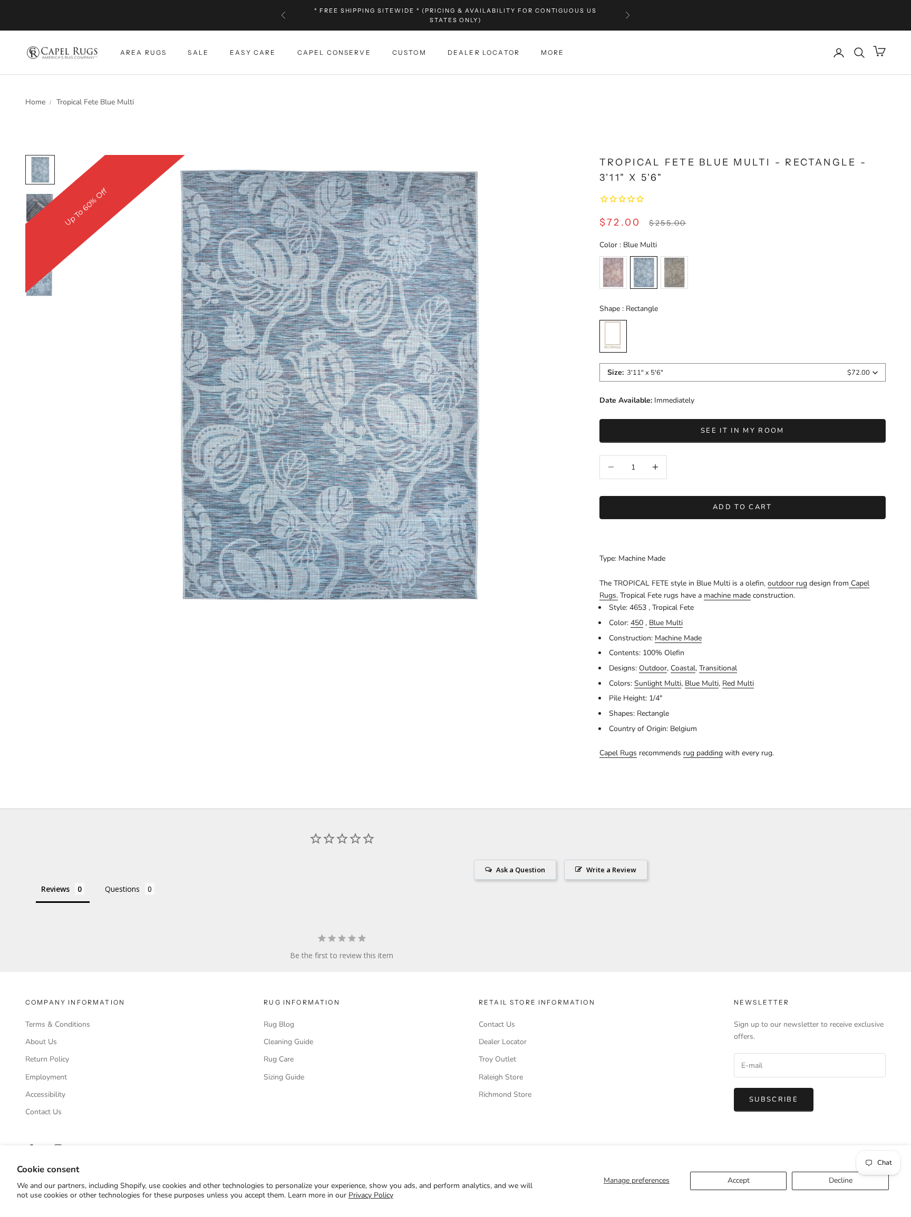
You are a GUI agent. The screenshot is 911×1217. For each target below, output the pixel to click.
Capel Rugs (618, 753)
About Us (41, 1042)
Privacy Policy (370, 1195)
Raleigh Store (501, 1077)
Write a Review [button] (611, 869)
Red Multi (738, 683)
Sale (198, 52)
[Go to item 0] (40, 169)
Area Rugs (143, 52)
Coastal (683, 668)
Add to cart (742, 507)
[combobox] (742, 372)
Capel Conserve (334, 52)
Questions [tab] (122, 889)
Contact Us (43, 1112)
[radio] (613, 272)
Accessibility (45, 1094)
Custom (409, 52)
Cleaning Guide (288, 1042)
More (553, 52)
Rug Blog (279, 1024)
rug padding (703, 753)
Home (35, 102)
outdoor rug (787, 583)
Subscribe (773, 1099)
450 (637, 623)
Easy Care (253, 52)
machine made (727, 595)
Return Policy (47, 1059)
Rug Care (279, 1059)
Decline (840, 1180)
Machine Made (678, 638)
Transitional (718, 668)
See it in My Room (742, 430)
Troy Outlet (497, 1059)
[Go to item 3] (40, 283)
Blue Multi (666, 623)
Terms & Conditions (57, 1024)
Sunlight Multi (657, 683)
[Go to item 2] (40, 245)
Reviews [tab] (55, 889)
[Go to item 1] (40, 207)
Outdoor (653, 668)
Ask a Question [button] (520, 869)
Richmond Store (505, 1094)
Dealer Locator (484, 52)
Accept (739, 1180)
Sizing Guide (284, 1077)
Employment (46, 1077)
